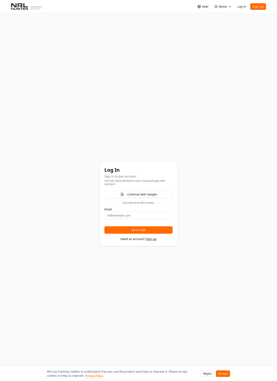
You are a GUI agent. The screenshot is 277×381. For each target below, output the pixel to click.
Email (108, 209)
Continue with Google (142, 194)
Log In (242, 6)
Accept (223, 373)
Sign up (151, 239)
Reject (207, 373)
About (223, 6)
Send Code (138, 230)
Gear (205, 6)
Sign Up (258, 6)
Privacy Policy (94, 376)
